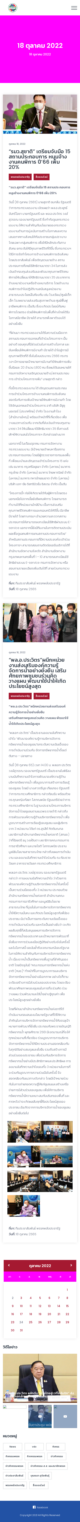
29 (67, 1322)
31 (21, 1330)
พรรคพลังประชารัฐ (20, 177)
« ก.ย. (9, 1265)
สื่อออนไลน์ (42, 177)
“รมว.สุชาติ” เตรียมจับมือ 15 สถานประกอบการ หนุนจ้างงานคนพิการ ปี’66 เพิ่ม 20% (39, 159)
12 (40, 1306)
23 (12, 1322)
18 (30, 1314)
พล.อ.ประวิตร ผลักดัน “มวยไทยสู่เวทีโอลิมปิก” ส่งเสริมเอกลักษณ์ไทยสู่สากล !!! (41, 1394)
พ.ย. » (71, 1265)
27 (49, 1322)
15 (67, 1306)
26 (40, 1322)
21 (58, 1314)
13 (49, 1306)
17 (21, 1314)
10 (21, 1306)
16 (12, 1314)
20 (49, 1314)
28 (59, 1322)
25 (30, 1322)
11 (31, 1306)
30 (12, 1330)
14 (58, 1306)
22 (67, 1314)
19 (40, 1314)
